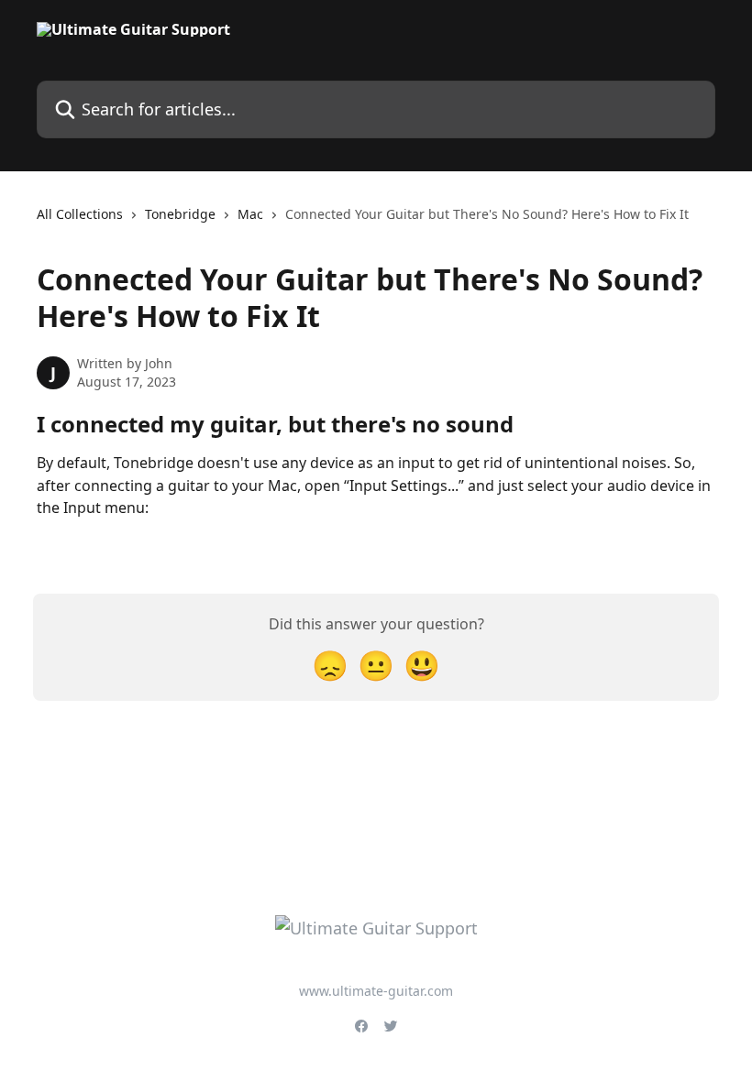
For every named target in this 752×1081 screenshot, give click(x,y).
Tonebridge (180, 214)
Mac (250, 214)
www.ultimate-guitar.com (376, 990)
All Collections (80, 214)
